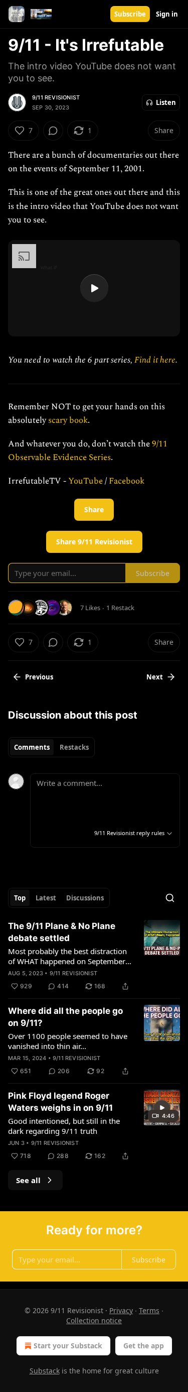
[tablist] (51, 747)
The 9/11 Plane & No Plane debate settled (61, 932)
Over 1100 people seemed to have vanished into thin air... (67, 1041)
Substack (45, 1370)
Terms (149, 1310)
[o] (94, 288)
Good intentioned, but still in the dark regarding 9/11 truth (64, 1126)
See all (28, 1180)
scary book (68, 420)
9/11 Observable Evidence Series (87, 450)
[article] (94, 956)
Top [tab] (20, 897)
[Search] (170, 898)
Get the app (143, 1345)
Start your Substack (68, 1345)
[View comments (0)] (53, 131)
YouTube (86, 481)
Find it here (154, 360)
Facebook (126, 481)
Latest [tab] (46, 897)
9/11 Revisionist (56, 97)
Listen (166, 102)
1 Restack (120, 607)
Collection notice (94, 1320)
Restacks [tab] (74, 747)
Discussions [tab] (85, 897)
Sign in (167, 14)
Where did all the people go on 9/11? (65, 1017)
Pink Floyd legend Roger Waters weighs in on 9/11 (60, 1102)
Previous (39, 676)
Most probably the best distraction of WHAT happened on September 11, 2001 (67, 956)
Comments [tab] (32, 747)
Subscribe (130, 14)
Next (154, 676)
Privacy (121, 1310)
